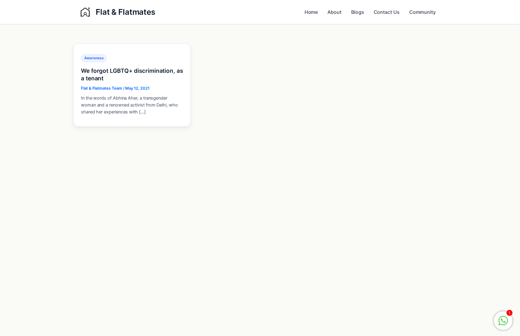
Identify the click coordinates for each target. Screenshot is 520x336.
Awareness (94, 58)
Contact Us (387, 12)
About (334, 12)
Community (422, 12)
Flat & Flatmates (125, 12)
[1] (503, 324)
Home (311, 12)
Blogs (357, 12)
